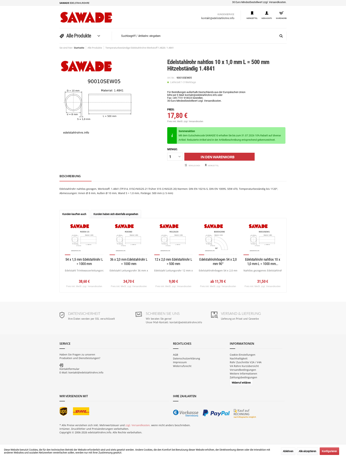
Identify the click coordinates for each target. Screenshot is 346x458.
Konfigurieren (329, 451)
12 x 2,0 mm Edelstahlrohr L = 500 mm (173, 261)
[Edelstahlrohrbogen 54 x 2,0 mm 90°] (218, 239)
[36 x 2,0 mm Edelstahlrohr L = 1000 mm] (129, 239)
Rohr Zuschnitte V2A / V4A (245, 362)
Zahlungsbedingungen (243, 377)
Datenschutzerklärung (186, 358)
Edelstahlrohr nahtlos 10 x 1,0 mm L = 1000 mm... (262, 261)
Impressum (180, 362)
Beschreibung (70, 176)
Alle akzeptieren (307, 451)
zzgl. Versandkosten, (137, 425)
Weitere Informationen (243, 373)
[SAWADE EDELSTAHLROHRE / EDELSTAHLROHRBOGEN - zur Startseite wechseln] (94, 17)
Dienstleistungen (89, 358)
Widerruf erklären (241, 382)
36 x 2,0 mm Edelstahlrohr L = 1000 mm (129, 261)
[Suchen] (281, 36)
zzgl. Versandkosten (193, 121)
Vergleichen (194, 166)
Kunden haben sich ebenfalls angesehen (116, 214)
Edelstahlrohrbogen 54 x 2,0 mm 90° (218, 261)
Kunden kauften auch (74, 214)
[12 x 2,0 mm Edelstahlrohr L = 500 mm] (173, 239)
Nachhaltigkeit (238, 358)
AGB (175, 354)
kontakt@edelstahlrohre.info (217, 18)
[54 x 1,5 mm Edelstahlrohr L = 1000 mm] (84, 239)
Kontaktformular (69, 369)
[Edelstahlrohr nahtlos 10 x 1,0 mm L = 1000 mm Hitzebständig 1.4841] (262, 239)
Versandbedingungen (243, 369)
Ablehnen (288, 451)
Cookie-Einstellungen (242, 354)
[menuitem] (252, 15)
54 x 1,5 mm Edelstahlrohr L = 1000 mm (84, 261)
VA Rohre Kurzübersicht (244, 366)
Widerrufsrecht (182, 366)
